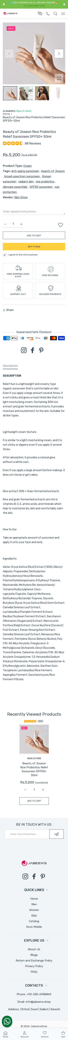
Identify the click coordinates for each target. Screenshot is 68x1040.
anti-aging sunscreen (25, 171)
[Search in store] (55, 13)
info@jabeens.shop (38, 1001)
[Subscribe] (56, 834)
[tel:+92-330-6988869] (48, 13)
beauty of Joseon (53, 171)
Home (6, 114)
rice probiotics (45, 181)
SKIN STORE (34, 758)
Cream (27, 166)
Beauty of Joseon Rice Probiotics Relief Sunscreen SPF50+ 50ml (34, 769)
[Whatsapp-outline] (7, 1021)
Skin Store (21, 197)
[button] (3, 4)
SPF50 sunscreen (41, 187)
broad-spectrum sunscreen (22, 176)
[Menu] (63, 13)
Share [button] (10, 310)
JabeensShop (39, 1026)
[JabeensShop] (10, 14)
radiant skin (26, 181)
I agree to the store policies (23, 254)
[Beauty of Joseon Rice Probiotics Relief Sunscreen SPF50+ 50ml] (34, 739)
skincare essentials (15, 187)
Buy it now (34, 246)
